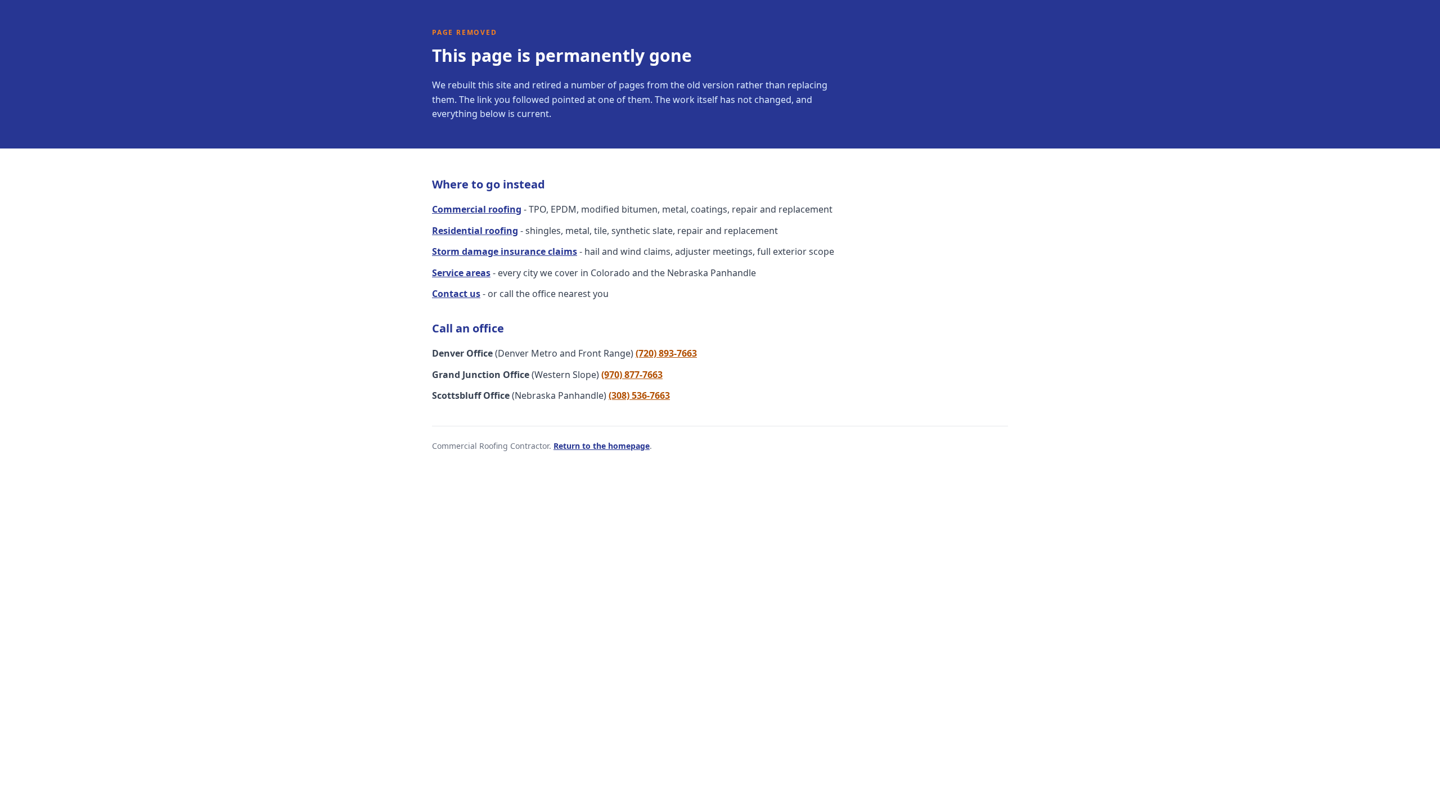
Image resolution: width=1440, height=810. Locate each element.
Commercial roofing (476, 209)
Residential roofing (475, 230)
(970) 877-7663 (632, 374)
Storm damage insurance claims (504, 251)
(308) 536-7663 (639, 395)
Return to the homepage (602, 445)
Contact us (456, 293)
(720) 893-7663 (666, 353)
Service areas (461, 273)
